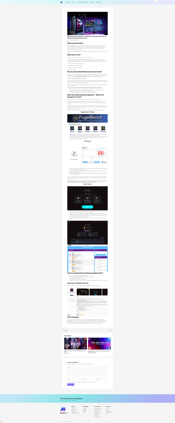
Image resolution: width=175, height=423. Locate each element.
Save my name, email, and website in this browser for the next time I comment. (83, 382)
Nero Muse (85, 409)
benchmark (73, 45)
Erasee (84, 412)
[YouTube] (66, 413)
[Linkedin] (64, 413)
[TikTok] (65, 413)
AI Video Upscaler (97, 408)
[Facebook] (60, 413)
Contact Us (73, 408)
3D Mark (75, 76)
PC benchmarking (76, 51)
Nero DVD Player (97, 413)
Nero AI (73, 2)
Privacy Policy (87, 421)
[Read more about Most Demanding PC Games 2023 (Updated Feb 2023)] (75, 343)
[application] (74, 2)
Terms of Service (106, 421)
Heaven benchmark (85, 76)
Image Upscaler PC (97, 409)
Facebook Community (75, 412)
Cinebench (80, 76)
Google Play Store (109, 412)
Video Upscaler (92, 2)
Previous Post (65, 330)
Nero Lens (84, 408)
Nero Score (87, 184)
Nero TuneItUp (96, 414)
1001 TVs (84, 411)
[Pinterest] (63, 413)
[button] (114, 2)
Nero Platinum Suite (98, 2)
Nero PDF (107, 408)
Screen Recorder (97, 416)
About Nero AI (74, 409)
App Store (107, 413)
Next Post (110, 330)
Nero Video (96, 415)
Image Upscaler (86, 2)
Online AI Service (68, 2)
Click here (88, 285)
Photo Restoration (79, 2)
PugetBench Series (88, 112)
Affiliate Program (75, 413)
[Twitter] (62, 413)
